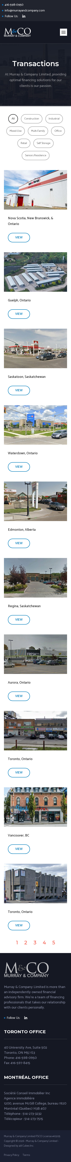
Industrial (54, 119)
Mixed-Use (15, 131)
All (13, 119)
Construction (31, 119)
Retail (24, 143)
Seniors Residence (35, 155)
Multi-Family (38, 131)
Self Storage (43, 143)
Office (58, 131)
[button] (63, 32)
